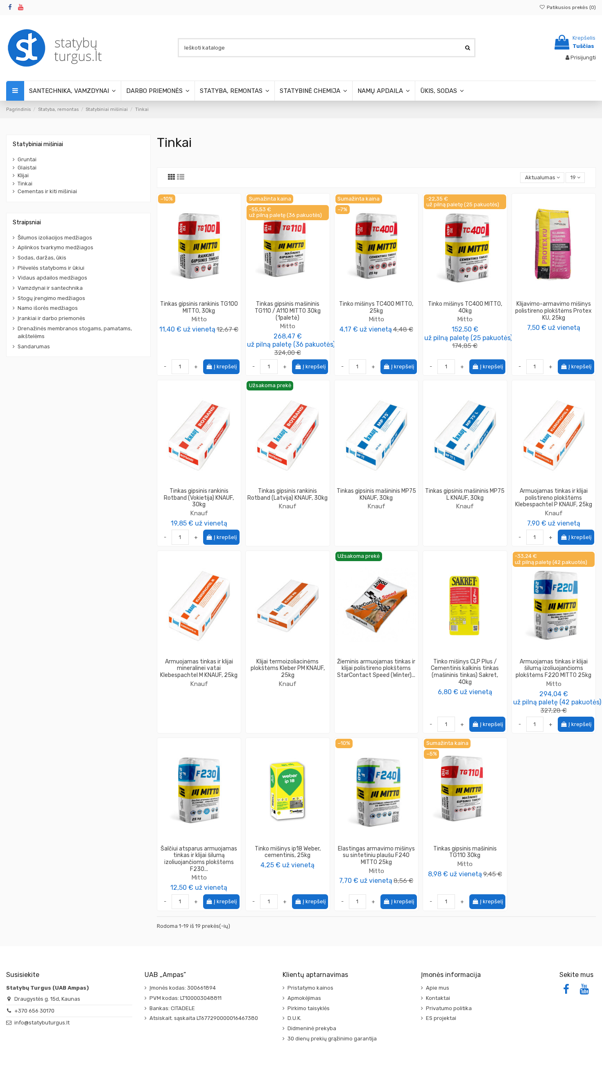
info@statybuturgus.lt (42, 1023)
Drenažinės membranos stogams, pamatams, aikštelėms (75, 332)
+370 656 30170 (34, 1011)
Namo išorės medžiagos (48, 308)
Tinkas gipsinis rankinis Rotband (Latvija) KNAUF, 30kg (287, 494)
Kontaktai (438, 998)
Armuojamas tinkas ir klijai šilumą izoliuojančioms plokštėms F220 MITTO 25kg (553, 668)
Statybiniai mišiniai (38, 144)
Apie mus (437, 988)
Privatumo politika (449, 1008)
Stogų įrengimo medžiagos (51, 298)
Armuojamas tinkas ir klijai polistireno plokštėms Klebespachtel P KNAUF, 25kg (553, 497)
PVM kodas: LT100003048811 (185, 998)
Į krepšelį (225, 366)
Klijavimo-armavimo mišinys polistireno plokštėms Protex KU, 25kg (553, 310)
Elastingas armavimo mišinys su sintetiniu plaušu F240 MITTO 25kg (376, 855)
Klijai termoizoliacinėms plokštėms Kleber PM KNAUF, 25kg (288, 668)
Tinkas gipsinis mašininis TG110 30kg (465, 852)
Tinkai (25, 183)
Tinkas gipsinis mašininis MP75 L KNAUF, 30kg (465, 494)
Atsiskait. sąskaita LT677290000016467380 (203, 1018)
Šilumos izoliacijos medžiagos (55, 238)
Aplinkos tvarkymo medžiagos (55, 247)
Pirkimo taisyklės (308, 1008)
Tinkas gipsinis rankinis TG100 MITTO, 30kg (199, 307)
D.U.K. (294, 1018)
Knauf (199, 513)
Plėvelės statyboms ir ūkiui (51, 268)
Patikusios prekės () (570, 7)
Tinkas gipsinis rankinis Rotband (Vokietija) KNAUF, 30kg (199, 497)
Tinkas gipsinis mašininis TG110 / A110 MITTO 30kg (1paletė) (288, 310)
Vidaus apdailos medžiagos (52, 278)
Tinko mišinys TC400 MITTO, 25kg (376, 307)
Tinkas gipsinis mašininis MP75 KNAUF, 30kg (376, 494)
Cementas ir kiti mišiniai (47, 191)
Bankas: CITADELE (172, 1008)
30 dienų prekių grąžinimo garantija (332, 1038)
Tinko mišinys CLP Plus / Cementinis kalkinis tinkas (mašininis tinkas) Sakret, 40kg (465, 672)
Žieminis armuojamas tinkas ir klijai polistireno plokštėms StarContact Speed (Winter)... (376, 668)
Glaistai (27, 168)
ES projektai (441, 1018)
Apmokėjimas (304, 998)
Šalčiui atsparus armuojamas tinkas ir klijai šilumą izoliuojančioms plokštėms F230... (199, 859)
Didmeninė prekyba (311, 1028)
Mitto (199, 319)
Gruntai (27, 159)
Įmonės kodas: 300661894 (182, 988)
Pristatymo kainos (310, 988)
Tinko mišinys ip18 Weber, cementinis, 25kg (288, 852)
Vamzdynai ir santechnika (50, 288)
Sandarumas (34, 346)
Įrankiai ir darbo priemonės (51, 318)
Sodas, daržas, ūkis (42, 258)
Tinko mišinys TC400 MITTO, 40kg (465, 307)
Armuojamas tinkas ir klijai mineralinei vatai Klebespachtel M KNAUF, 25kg (199, 668)
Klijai (23, 175)
